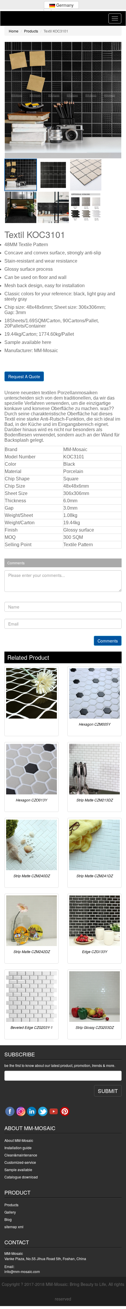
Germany (64, 5)
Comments (108, 641)
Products (31, 30)
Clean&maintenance (20, 1154)
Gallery (10, 1211)
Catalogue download (21, 1176)
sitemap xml (13, 1226)
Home (13, 30)
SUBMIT (108, 1090)
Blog (8, 1219)
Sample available (18, 1169)
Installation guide (18, 1147)
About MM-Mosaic (18, 1140)
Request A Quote (24, 376)
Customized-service (20, 1162)
